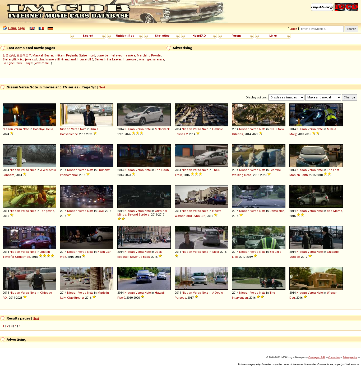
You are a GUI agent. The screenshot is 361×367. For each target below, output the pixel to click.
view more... (43, 63)
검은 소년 (9, 55)
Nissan (8, 129)
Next (102, 87)
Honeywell (130, 59)
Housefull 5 (85, 59)
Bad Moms (334, 211)
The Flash (162, 170)
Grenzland (68, 59)
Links (273, 35)
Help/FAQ (199, 35)
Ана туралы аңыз (151, 59)
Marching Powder (149, 55)
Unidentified (125, 35)
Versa (18, 129)
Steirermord (87, 55)
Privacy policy (350, 357)
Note (26, 129)
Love (101, 211)
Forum (236, 35)
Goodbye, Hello (43, 129)
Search (88, 35)
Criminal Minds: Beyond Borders (142, 212)
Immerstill (52, 59)
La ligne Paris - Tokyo (17, 63)
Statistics (162, 35)
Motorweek (162, 129)
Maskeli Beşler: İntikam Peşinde (55, 55)
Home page (16, 28)
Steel (215, 252)
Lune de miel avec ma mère (116, 55)
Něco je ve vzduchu (30, 59)
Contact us (334, 357)
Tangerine (47, 211)
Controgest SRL (316, 357)
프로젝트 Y (24, 55)
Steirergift (9, 59)
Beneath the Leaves (108, 59)
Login (293, 29)
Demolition (277, 211)
